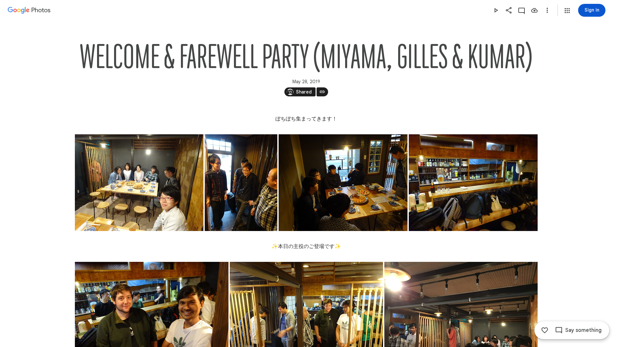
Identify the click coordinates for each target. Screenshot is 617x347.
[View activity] (521, 10)
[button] (567, 10)
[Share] (508, 10)
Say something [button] (583, 330)
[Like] (544, 330)
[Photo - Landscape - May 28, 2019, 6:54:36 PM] (343, 182)
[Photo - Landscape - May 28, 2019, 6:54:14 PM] (139, 182)
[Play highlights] (496, 10)
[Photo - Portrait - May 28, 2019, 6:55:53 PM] (241, 182)
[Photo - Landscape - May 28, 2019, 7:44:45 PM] (473, 182)
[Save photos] (534, 10)
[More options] (547, 10)
